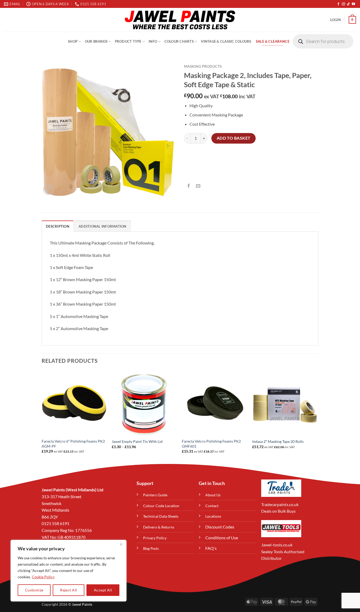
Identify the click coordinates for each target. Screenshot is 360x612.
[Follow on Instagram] (343, 4)
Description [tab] (57, 226)
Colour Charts (179, 41)
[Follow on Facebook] (338, 4)
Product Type (128, 41)
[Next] (317, 416)
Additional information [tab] (103, 226)
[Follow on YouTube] (353, 4)
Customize (34, 590)
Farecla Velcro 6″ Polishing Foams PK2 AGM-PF (73, 443)
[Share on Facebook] (188, 186)
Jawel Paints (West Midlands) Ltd (72, 489)
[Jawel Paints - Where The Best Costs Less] (180, 20)
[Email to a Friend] (198, 186)
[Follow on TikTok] (348, 4)
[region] (69, 570)
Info (153, 41)
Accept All (103, 590)
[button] (335, 19)
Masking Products (203, 66)
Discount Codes (219, 526)
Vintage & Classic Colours (226, 41)
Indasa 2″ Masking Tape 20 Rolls (278, 441)
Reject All (68, 590)
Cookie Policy (43, 577)
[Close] (121, 544)
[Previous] (42, 416)
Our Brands (96, 41)
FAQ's (211, 548)
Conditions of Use (221, 537)
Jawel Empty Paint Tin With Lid (137, 441)
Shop (72, 41)
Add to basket (234, 138)
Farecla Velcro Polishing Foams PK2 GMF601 (211, 443)
